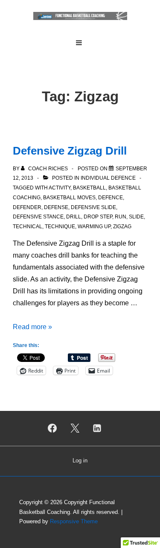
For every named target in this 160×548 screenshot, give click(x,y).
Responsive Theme (74, 521)
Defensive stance (38, 217)
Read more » (32, 326)
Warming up (94, 227)
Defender (27, 207)
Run (120, 217)
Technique (60, 227)
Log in (80, 460)
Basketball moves (69, 198)
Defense (56, 207)
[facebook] (52, 428)
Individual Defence (108, 178)
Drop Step (98, 217)
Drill (73, 217)
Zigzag (122, 227)
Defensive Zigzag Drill (70, 150)
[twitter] (75, 428)
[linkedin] (97, 428)
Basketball (89, 188)
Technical (27, 227)
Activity (59, 188)
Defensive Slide (93, 207)
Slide (136, 217)
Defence (110, 198)
